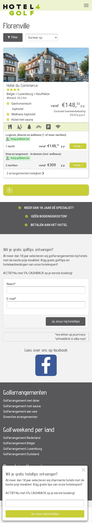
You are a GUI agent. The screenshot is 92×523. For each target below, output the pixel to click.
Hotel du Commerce (22, 85)
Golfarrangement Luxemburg (22, 449)
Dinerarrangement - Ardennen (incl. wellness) (33, 156)
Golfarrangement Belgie (19, 443)
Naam (10, 284)
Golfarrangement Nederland (21, 438)
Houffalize (43, 94)
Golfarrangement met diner (21, 400)
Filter (14, 37)
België (11, 94)
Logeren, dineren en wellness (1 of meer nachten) (36, 137)
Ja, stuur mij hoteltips (65, 321)
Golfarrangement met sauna (22, 406)
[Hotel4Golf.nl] (21, 10)
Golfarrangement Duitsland (21, 454)
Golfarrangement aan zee (20, 411)
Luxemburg (25, 94)
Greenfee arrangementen (20, 417)
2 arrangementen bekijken (24, 173)
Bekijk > (78, 146)
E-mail (11, 299)
